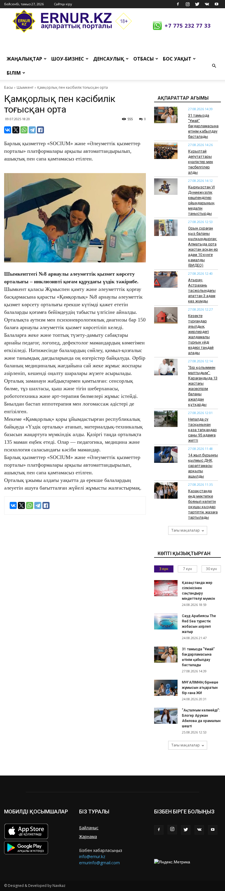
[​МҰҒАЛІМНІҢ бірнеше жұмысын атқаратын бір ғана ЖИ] (166, 688)
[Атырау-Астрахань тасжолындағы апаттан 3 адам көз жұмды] (166, 279)
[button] (214, 66)
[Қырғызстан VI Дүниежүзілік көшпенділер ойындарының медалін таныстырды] (166, 186)
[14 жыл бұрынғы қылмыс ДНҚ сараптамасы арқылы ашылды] (166, 454)
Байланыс (88, 827)
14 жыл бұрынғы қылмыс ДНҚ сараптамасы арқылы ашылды (203, 465)
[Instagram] (187, 4)
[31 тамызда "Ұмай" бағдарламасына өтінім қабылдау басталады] (166, 115)
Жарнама (88, 836)
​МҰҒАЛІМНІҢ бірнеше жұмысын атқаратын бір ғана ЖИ (200, 687)
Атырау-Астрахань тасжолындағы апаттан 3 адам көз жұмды (202, 290)
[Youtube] (216, 4)
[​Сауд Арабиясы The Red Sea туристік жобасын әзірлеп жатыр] (166, 621)
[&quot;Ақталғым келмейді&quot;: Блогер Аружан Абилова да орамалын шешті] (166, 716)
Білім (14, 73)
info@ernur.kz (92, 856)
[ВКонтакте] (7, 129)
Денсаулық (108, 59)
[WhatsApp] (24, 129)
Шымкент (25, 87)
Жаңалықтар (24, 59)
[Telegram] (32, 129)
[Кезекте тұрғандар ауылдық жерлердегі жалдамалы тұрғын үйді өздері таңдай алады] (166, 315)
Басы (8, 87)
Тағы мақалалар (185, 530)
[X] (15, 129)
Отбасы (143, 59)
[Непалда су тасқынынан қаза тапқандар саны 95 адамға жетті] (166, 419)
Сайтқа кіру (63, 4)
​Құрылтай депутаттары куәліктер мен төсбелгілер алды (200, 162)
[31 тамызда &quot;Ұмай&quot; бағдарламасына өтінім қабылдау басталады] (166, 655)
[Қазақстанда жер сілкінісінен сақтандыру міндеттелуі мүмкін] (166, 588)
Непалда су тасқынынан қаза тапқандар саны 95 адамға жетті (202, 430)
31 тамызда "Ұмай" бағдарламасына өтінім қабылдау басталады (203, 126)
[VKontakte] (206, 4)
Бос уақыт (177, 59)
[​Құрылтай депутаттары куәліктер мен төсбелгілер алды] (166, 151)
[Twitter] (197, 4)
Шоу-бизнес (67, 59)
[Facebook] (177, 4)
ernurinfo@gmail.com (99, 862)
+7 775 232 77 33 (188, 25)
